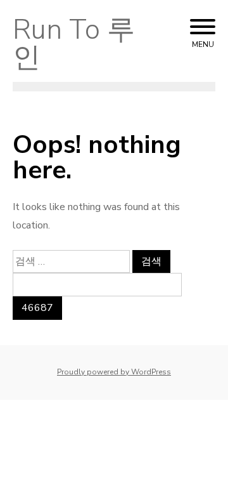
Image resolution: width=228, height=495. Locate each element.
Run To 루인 (74, 44)
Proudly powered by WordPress (114, 372)
